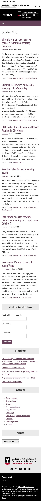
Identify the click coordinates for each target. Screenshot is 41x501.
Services (9, 419)
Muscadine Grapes (30, 78)
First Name (6, 324)
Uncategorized (7, 210)
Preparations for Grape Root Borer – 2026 (18, 378)
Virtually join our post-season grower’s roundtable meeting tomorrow (16, 43)
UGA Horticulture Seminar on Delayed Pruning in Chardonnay (20, 128)
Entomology (11, 401)
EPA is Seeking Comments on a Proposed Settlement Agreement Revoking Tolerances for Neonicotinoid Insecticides (19, 361)
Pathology (10, 413)
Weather (9, 424)
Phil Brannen (6, 269)
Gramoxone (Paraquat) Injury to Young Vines (17, 263)
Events (21, 78)
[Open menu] (3, 23)
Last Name (6, 332)
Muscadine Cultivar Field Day (13, 368)
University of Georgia (11, 491)
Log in (4, 481)
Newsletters (11, 410)
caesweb (5, 50)
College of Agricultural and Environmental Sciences (15, 6)
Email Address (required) (12, 315)
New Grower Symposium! (12, 382)
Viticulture (7, 14)
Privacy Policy (6, 495)
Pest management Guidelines (18, 416)
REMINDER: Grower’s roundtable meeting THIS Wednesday (18, 86)
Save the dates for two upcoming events (18, 171)
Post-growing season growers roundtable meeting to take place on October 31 (20, 220)
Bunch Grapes (13, 78)
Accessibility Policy (17, 495)
